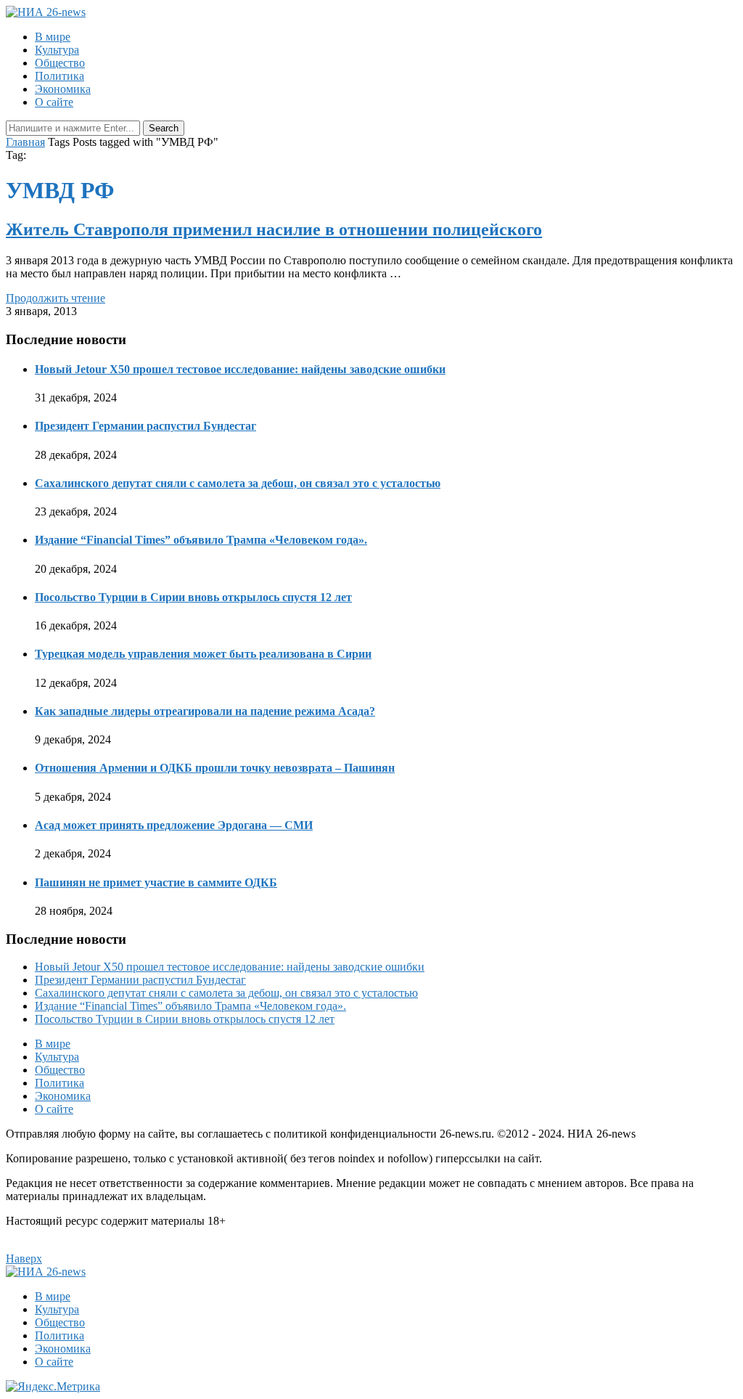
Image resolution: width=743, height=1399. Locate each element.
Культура (57, 50)
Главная (25, 142)
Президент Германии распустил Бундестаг (145, 426)
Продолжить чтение (55, 298)
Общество (60, 63)
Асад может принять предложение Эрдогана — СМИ (174, 825)
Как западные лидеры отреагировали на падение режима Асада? (205, 711)
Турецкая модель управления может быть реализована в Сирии (203, 654)
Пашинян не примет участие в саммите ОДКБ (156, 882)
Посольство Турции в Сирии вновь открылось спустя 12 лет (193, 597)
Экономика (63, 89)
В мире (52, 36)
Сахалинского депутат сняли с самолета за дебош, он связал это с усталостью (237, 483)
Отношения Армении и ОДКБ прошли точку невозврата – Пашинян (215, 768)
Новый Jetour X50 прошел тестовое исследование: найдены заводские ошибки (240, 369)
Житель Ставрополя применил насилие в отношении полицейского (274, 229)
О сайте (54, 102)
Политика (59, 76)
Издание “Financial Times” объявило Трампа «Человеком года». (201, 540)
